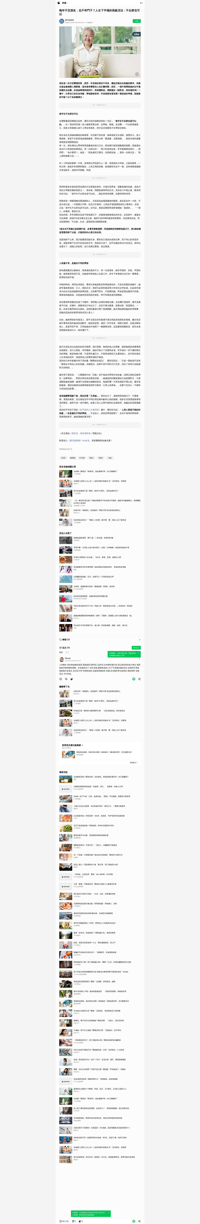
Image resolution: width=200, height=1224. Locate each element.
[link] (66, 679)
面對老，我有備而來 (81, 433)
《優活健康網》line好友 (79, 440)
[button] (60, 679)
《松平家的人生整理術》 (89, 410)
